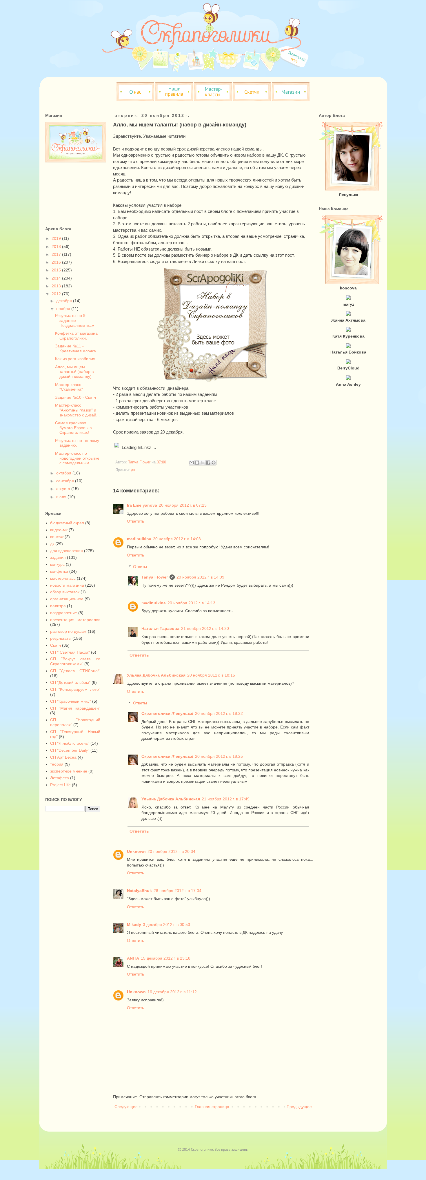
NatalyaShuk (139, 890)
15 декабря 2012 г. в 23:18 (165, 958)
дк (133, 470)
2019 (57, 238)
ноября (63, 308)
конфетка (59, 571)
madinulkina (139, 538)
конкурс (57, 564)
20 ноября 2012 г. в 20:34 (171, 851)
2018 (57, 246)
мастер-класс (63, 578)
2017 (57, 254)
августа (63, 488)
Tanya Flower (154, 577)
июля (62, 496)
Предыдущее (299, 1106)
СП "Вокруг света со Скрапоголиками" (75, 661)
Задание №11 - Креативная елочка (75, 348)
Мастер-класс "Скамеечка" (69, 387)
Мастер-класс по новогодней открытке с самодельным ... (77, 458)
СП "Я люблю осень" (69, 743)
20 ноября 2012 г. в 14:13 (191, 603)
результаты (60, 638)
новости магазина (67, 585)
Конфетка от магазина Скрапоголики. (76, 335)
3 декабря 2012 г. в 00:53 (166, 924)
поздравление (63, 612)
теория (56, 764)
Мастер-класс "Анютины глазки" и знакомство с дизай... (77, 410)
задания (58, 557)
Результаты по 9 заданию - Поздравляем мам (74, 320)
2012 (57, 293)
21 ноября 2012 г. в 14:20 (205, 628)
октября (64, 473)
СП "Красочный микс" (70, 701)
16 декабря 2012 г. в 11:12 (172, 991)
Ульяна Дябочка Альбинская (156, 675)
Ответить (135, 521)
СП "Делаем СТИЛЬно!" (75, 670)
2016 (57, 262)
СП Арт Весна (63, 757)
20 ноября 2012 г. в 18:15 (211, 675)
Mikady (134, 924)
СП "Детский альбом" (70, 682)
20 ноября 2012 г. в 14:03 (177, 538)
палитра (58, 605)
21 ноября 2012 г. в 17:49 (226, 799)
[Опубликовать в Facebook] (208, 462)
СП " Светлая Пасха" (70, 652)
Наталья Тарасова (160, 628)
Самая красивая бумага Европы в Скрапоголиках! (73, 427)
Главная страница (212, 1106)
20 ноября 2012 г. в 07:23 (183, 505)
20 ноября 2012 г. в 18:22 (219, 713)
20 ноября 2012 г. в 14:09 (200, 577)
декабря (64, 300)
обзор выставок (64, 592)
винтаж (56, 536)
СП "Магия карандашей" (75, 708)
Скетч (55, 645)
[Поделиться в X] (202, 462)
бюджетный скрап (67, 523)
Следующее (126, 1106)
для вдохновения (66, 550)
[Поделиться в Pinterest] (213, 462)
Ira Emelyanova (142, 505)
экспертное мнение (68, 771)
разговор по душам (68, 631)
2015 (57, 270)
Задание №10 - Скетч (75, 397)
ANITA (133, 958)
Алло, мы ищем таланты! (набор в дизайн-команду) (74, 372)
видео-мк (59, 530)
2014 (57, 278)
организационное (66, 599)
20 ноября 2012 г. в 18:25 (219, 756)
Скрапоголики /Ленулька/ (167, 713)
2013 (57, 286)
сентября (65, 480)
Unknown (136, 851)
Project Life (60, 784)
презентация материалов (75, 619)
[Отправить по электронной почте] (191, 462)
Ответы (140, 567)
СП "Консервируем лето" (75, 689)
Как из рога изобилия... (77, 358)
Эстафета (59, 777)
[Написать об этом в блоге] (197, 462)
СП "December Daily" (69, 750)
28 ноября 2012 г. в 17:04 (177, 890)
